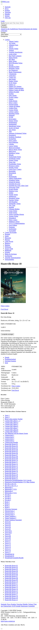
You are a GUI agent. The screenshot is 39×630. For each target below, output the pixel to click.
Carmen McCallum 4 (11, 422)
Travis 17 (8, 552)
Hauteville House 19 (11, 475)
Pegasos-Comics (14, 166)
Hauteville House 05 (11, 451)
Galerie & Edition (14, 106)
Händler (7, 14)
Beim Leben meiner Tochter (13, 419)
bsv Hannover (13, 70)
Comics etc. (12, 77)
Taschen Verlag (13, 200)
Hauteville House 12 (11, 464)
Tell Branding (13, 202)
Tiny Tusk (12, 205)
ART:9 (11, 47)
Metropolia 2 (9, 491)
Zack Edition (13, 225)
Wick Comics (13, 220)
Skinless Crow (13, 191)
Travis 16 (8, 550)
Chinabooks (12, 74)
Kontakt (17, 606)
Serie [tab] (6, 363)
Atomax (11, 50)
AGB (13, 606)
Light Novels (9, 241)
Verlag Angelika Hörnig (16, 214)
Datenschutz (7, 606)
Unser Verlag (13, 211)
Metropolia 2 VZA (11, 493)
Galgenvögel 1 (9, 435)
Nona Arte (12, 162)
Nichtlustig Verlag (14, 158)
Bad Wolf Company (15, 56)
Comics (7, 39)
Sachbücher (8, 256)
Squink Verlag (13, 194)
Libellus (11, 144)
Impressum (24, 606)
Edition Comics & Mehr (16, 90)
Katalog (7, 10)
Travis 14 (8, 547)
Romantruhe (13, 176)
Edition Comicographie (16, 88)
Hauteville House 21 (11, 478)
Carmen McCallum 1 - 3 (12, 421)
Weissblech (12, 218)
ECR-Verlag (13, 83)
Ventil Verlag (13, 212)
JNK (10, 131)
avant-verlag (13, 54)
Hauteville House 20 (11, 477)
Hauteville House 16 (11, 471)
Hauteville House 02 (11, 446)
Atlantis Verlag (13, 48)
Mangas (7, 240)
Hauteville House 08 (11, 457)
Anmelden (31, 606)
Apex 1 (7, 415)
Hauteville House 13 (11, 466)
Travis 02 (8, 523)
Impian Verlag (13, 121)
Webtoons (8, 247)
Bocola (11, 65)
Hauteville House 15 (11, 469)
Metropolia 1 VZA (11, 489)
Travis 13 (8, 545)
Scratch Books (13, 189)
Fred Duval (4, 309)
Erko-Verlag (12, 95)
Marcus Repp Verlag (15, 149)
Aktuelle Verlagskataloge (13, 258)
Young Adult (9, 249)
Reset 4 (7, 504)
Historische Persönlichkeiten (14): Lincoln (18, 480)
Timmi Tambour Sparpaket (13, 520)
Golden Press (13, 108)
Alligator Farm (13, 45)
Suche (3, 23)
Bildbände (8, 250)
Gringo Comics (13, 112)
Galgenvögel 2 (9, 437)
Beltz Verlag (13, 61)
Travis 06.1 (8, 531)
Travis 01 (8, 522)
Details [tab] (7, 357)
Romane (7, 234)
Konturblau (12, 139)
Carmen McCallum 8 (11, 430)
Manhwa (7, 243)
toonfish (11, 207)
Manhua (7, 245)
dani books (12, 79)
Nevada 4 (8, 498)
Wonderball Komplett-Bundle (14, 558)
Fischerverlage (13, 104)
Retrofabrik (12, 173)
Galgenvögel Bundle (11, 442)
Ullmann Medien (14, 209)
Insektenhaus (13, 122)
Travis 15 (8, 549)
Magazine (8, 238)
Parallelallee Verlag (15, 164)
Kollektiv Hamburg (15, 137)
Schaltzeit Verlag (14, 180)
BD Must (12, 59)
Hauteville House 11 (11, 462)
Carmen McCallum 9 (11, 431)
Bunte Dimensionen (15, 72)
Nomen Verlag (13, 160)
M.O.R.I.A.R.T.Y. (10, 484)
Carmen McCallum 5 (11, 424)
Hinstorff (11, 115)
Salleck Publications (15, 178)
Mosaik (11, 155)
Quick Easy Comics (15, 169)
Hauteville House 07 (11, 455)
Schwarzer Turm (14, 187)
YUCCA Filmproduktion (17, 223)
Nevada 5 (8, 500)
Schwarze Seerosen (11, 509)
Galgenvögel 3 (9, 439)
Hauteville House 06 (11, 453)
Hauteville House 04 (11, 449)
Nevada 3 (8, 496)
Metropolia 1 (9, 487)
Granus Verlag (13, 110)
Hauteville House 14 (11, 467)
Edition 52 (12, 85)
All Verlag (12, 43)
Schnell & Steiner (14, 182)
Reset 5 (7, 505)
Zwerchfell (12, 230)
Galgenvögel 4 (9, 440)
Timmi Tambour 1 (10, 516)
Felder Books (13, 101)
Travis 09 (8, 538)
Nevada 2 (8, 495)
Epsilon (11, 94)
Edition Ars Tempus (15, 86)
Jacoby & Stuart (14, 128)
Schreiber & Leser (14, 184)
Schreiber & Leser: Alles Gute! (18, 185)
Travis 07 (8, 534)
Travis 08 (8, 536)
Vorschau (8, 12)
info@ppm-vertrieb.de (8, 621)
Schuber (7, 252)
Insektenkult (12, 124)
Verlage (7, 16)
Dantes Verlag (13, 81)
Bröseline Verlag (14, 68)
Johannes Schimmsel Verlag (17, 133)
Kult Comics (13, 140)
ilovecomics (12, 119)
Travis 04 (8, 527)
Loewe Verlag (13, 146)
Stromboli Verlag (14, 198)
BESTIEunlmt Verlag (15, 63)
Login (3, 21)
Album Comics (13, 41)
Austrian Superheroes (15, 52)
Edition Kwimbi (14, 92)
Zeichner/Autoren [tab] (10, 361)
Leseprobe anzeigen (7, 334)
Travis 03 (8, 525)
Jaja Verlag (12, 130)
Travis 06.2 (8, 532)
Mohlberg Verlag (14, 153)
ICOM (11, 117)
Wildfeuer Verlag (14, 221)
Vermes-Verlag (13, 216)
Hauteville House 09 (11, 458)
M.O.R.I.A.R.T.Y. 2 (11, 486)
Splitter (11, 193)
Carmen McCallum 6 (11, 426)
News (6, 9)
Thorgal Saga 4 (9, 514)
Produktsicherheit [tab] (10, 359)
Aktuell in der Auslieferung (9, 29)
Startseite (7, 7)
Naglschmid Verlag (15, 157)
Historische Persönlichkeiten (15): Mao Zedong (20, 482)
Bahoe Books (13, 57)
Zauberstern (12, 229)
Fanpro (11, 99)
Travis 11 (8, 541)
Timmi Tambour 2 (10, 518)
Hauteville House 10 (11, 460)
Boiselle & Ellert (14, 66)
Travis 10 (8, 540)
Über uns (8, 18)
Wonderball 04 (9, 554)
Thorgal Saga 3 (9, 513)
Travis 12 (8, 543)
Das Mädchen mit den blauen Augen (16, 433)
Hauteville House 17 (11, 473)
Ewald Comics (13, 97)
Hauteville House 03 (11, 448)
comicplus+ (12, 75)
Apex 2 (7, 417)
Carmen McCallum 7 (11, 428)
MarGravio (12, 151)
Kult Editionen (13, 142)
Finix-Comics (13, 103)
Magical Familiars (14, 148)
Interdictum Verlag (14, 126)
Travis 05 (8, 529)
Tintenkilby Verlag (14, 203)
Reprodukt (12, 171)
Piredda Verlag (13, 167)
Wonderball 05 (9, 556)
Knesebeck (12, 135)
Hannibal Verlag (14, 113)
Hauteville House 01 (11, 444)
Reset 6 (7, 507)
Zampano (12, 227)
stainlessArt (12, 196)
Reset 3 (7, 502)
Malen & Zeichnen (11, 254)
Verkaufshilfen (9, 259)
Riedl (10, 175)
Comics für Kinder (11, 232)
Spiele (7, 236)
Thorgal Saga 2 (9, 511)
